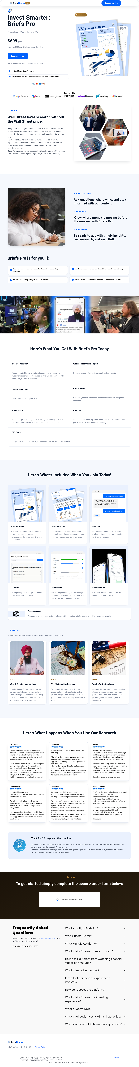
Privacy (116, 1057)
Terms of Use (115, 1059)
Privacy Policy (40, 1047)
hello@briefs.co (48, 938)
